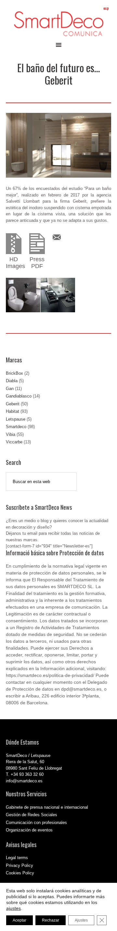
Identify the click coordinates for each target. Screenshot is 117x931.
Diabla (12, 380)
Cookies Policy (20, 872)
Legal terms (17, 857)
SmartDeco (58, 23)
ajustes (13, 908)
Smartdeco (16, 426)
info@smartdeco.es (24, 780)
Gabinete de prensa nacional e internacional (47, 807)
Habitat (12, 411)
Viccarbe (14, 441)
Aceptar (19, 920)
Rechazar (50, 920)
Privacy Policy (19, 865)
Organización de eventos (29, 830)
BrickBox (14, 373)
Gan (10, 388)
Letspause (15, 419)
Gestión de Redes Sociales (31, 814)
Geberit (13, 403)
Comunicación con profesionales (36, 822)
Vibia (10, 434)
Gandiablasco (19, 396)
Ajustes (81, 920)
